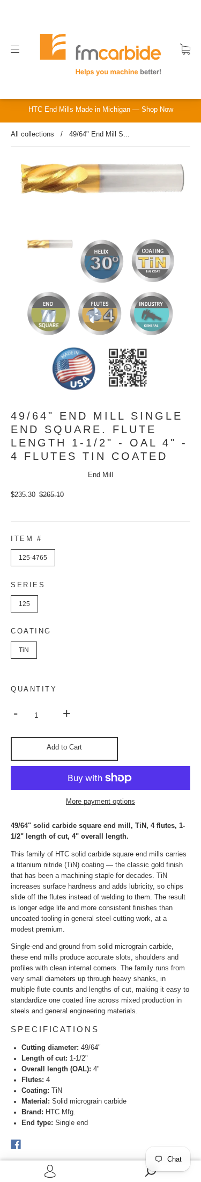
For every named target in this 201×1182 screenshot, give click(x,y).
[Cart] (185, 49)
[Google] (37, 1144)
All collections (32, 134)
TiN (24, 650)
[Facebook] (15, 1144)
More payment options (100, 801)
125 (24, 604)
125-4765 (33, 557)
